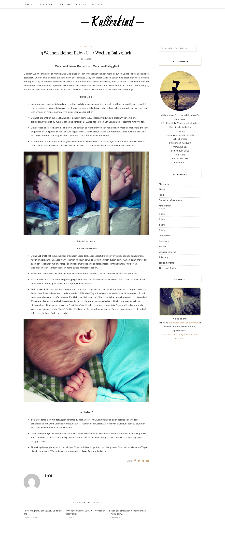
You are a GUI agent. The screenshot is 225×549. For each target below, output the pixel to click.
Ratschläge (164, 241)
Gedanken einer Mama (170, 200)
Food (161, 194)
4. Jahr (162, 224)
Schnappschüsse (167, 251)
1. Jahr (162, 208)
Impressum (80, 4)
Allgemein (86, 46)
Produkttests (166, 235)
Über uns (65, 4)
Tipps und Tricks (167, 268)
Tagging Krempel (167, 262)
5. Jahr (162, 230)
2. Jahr (162, 213)
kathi (48, 476)
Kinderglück (46, 4)
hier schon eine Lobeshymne (183, 322)
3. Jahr (162, 219)
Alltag (162, 189)
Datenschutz (98, 4)
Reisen (162, 246)
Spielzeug (164, 257)
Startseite (29, 4)
